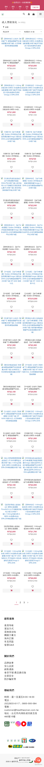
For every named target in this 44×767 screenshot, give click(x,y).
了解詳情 (35, 7)
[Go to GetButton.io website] (38, 764)
